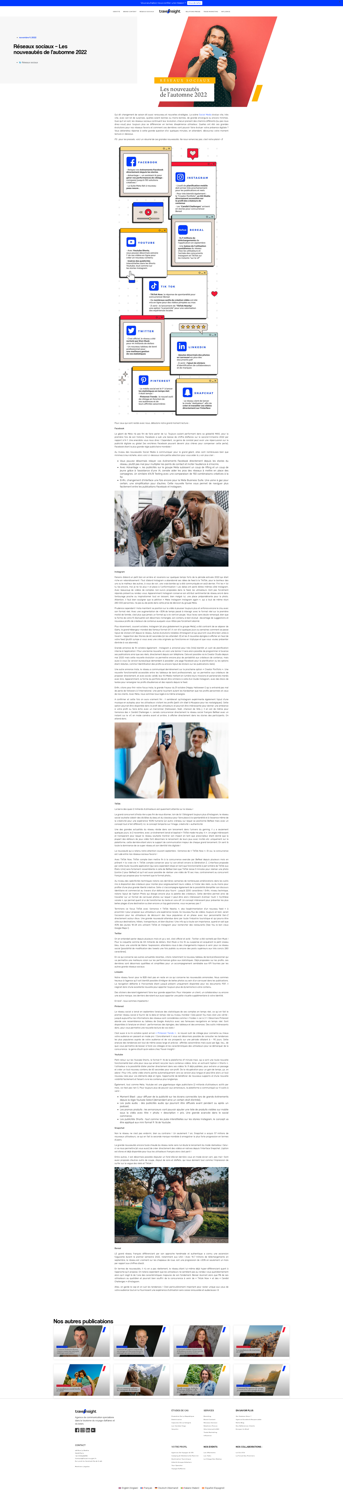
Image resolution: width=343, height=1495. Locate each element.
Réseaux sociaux (147, 11)
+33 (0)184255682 (81, 1456)
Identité (116, 11)
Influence (225, 11)
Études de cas (180, 1410)
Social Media (205, 114)
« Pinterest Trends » (165, 1033)
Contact (80, 1445)
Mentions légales (82, 1466)
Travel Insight (81, 1411)
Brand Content (129, 11)
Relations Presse (193, 11)
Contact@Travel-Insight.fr (85, 1458)
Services (209, 1410)
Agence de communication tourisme (166, 11)
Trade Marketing (211, 11)
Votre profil (179, 1447)
